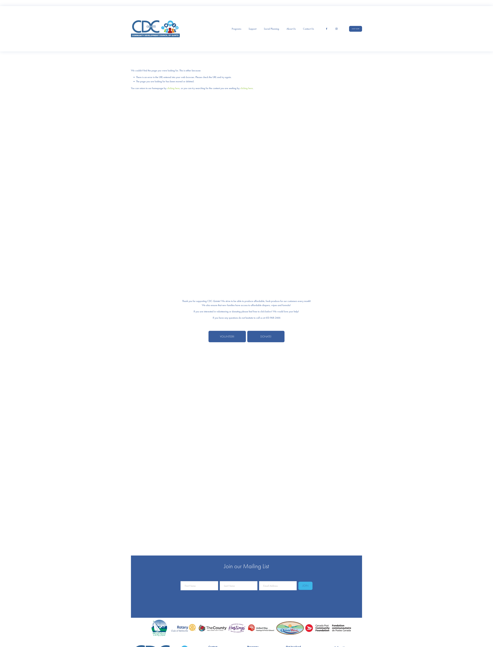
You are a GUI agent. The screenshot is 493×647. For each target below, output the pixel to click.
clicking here (173, 88)
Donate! (265, 336)
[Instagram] (336, 28)
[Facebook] (326, 28)
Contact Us (308, 28)
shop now (355, 29)
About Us (291, 28)
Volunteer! (227, 336)
